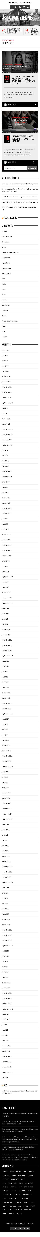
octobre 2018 (6, 650)
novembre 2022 (7, 508)
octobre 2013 (6, 940)
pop (19, 1206)
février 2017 (6, 745)
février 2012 (6, 1046)
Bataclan (6, 1175)
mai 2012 (5, 1030)
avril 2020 (5, 582)
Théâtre (4, 337)
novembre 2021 (7, 550)
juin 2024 (5, 450)
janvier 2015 (6, 861)
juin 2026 (5, 355)
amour (5, 1171)
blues (14, 1175)
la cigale (17, 1194)
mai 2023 (5, 487)
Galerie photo (6, 268)
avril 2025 (5, 413)
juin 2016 (5, 777)
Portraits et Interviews (10, 321)
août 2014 (5, 888)
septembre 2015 (7, 819)
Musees (4, 294)
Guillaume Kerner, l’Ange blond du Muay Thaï (17, 1137)
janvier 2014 (6, 924)
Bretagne (21, 1175)
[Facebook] (12, 7)
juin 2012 (5, 1025)
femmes (5, 1187)
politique (12, 1206)
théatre (11, 1214)
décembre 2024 (7, 429)
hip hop (13, 1191)
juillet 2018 (5, 666)
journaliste (7, 1194)
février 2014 (6, 919)
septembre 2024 (7, 445)
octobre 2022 (6, 513)
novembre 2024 (7, 434)
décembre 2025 (7, 387)
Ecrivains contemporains (10, 252)
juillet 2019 (5, 614)
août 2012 (5, 1014)
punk (32, 1206)
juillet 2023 (5, 482)
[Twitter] (24, 7)
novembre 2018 (7, 645)
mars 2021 (5, 571)
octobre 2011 (6, 1067)
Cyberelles (5, 242)
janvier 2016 (6, 798)
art (24, 1171)
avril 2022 (5, 529)
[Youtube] (28, 7)
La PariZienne (12, 104)
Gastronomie (6, 273)
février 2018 (6, 693)
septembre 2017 (7, 714)
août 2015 (5, 824)
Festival (13, 1187)
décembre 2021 (7, 545)
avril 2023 (5, 492)
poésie (26, 1206)
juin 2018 (5, 672)
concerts (14, 1179)
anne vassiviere (15, 1171)
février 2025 (6, 419)
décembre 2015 (7, 803)
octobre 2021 (6, 556)
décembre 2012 (7, 993)
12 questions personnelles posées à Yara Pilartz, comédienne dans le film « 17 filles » (23, 80)
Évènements (6, 258)
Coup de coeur (7, 236)
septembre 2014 (7, 882)
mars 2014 (5, 914)
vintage (19, 1214)
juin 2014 (5, 898)
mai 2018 (5, 677)
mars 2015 (5, 851)
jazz (29, 1191)
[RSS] (20, 7)
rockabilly (18, 1210)
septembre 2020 (7, 577)
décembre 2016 (7, 756)
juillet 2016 (5, 772)
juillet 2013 (5, 956)
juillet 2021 (5, 561)
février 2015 (6, 856)
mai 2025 (5, 408)
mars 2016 (5, 788)
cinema (30, 1175)
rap (4, 1210)
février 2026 (6, 376)
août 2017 (5, 719)
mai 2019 (5, 624)
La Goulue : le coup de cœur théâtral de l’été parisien (20, 184)
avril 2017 (5, 735)
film (20, 1187)
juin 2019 (5, 619)
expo (21, 1183)
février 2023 (6, 498)
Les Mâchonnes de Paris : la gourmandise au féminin (19, 197)
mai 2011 (5, 1077)
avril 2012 (5, 1035)
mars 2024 (5, 466)
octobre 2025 (6, 398)
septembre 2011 (7, 1072)
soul (4, 1214)
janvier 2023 (6, 503)
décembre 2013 (7, 930)
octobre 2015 (6, 814)
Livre (3, 279)
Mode (4, 284)
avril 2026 (5, 366)
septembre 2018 (7, 656)
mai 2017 (5, 730)
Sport (4, 331)
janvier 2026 (6, 382)
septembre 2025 (7, 403)
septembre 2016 (7, 766)
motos (4, 289)
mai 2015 (5, 840)
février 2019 (6, 629)
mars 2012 (5, 1040)
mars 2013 (5, 977)
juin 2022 (5, 519)
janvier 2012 (6, 1051)
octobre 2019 (6, 598)
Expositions (6, 263)
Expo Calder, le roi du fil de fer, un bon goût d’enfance (20, 202)
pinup (4, 1206)
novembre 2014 (7, 872)
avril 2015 (5, 845)
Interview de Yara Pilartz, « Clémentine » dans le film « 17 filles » (23, 139)
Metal (11, 1198)
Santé (4, 326)
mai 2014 (5, 903)
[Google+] (16, 7)
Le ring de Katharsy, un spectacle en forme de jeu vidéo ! (14, 31)
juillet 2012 (5, 1019)
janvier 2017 (6, 751)
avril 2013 (5, 972)
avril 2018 (5, 682)
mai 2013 (5, 967)
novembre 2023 (7, 477)
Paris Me (5, 310)
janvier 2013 (6, 988)
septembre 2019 (7, 603)
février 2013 (6, 983)
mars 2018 (5, 687)
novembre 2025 (7, 392)
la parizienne (27, 1194)
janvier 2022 (6, 540)
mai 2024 (5, 455)
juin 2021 (5, 566)
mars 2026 (5, 371)
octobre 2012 (6, 1004)
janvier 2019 (6, 635)
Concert (6, 1179)
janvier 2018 (6, 698)
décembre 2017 (7, 703)
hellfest (6, 1191)
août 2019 (5, 608)
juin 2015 (5, 835)
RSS (5, 1085)
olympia (18, 1202)
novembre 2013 (7, 935)
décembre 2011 (7, 1056)
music (17, 1198)
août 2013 (5, 951)
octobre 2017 (6, 708)
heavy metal (28, 1187)
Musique (5, 300)
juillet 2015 (5, 830)
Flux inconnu (10, 217)
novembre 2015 (7, 809)
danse (23, 1179)
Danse (4, 247)
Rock (9, 1210)
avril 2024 (5, 461)
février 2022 (6, 535)
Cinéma (4, 231)
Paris (32, 1202)
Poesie (4, 316)
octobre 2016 (6, 761)
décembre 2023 (7, 471)
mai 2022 (5, 524)
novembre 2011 (7, 1062)
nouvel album (8, 1202)
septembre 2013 (7, 946)
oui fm (26, 1202)
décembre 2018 (7, 640)
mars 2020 (5, 587)
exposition (29, 1183)
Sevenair (5, 1121)
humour (22, 1191)
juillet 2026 (5, 350)
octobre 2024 (6, 440)
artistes (31, 1171)
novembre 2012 (7, 998)
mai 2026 (5, 361)
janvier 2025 (6, 424)
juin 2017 (5, 724)
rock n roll (28, 1210)
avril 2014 (5, 909)
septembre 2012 (7, 1009)
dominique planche (10, 1183)
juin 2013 (5, 961)
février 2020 (6, 593)
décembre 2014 (7, 867)
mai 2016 (5, 782)
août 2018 (5, 661)
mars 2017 (5, 740)
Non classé (5, 305)
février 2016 (6, 793)
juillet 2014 (5, 893)
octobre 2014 (6, 877)
